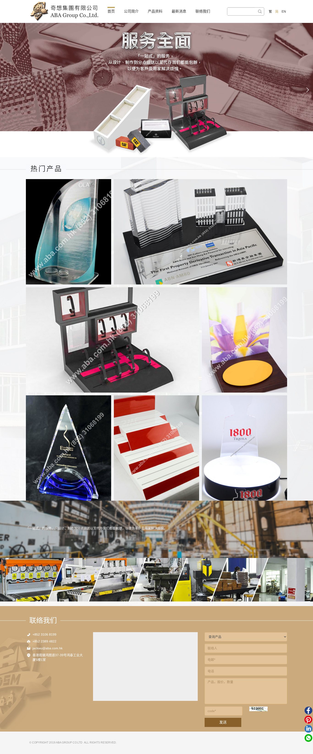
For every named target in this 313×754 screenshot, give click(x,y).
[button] (5, 90)
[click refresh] (258, 709)
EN (284, 11)
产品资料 (155, 11)
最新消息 (179, 11)
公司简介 (131, 11)
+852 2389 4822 (44, 641)
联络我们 (202, 11)
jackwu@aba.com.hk (48, 648)
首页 (111, 11)
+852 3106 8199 (44, 634)
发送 (223, 722)
